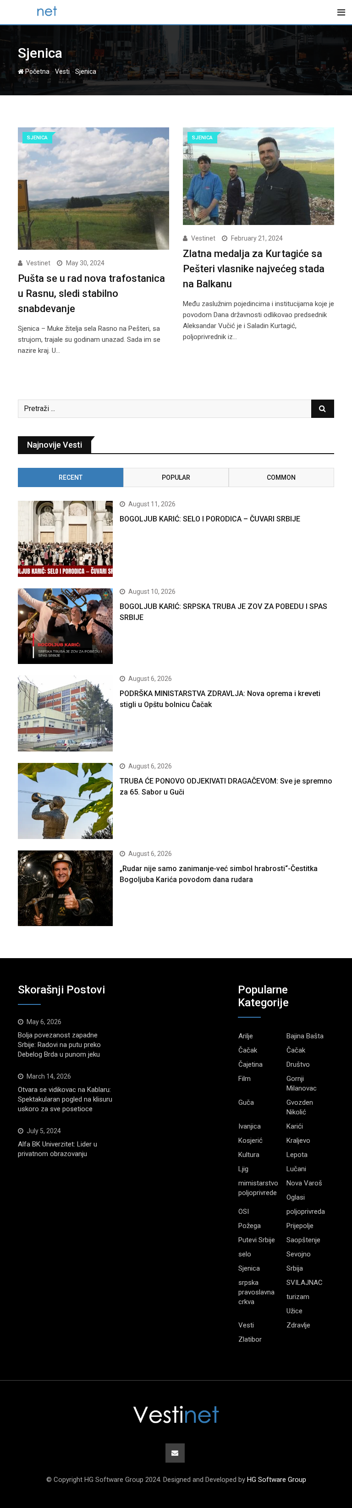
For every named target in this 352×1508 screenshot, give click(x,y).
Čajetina (250, 1064)
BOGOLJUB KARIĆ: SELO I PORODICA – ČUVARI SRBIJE (210, 519)
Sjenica (249, 1268)
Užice (294, 1311)
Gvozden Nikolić (299, 1107)
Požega (249, 1226)
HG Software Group (276, 1479)
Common (281, 477)
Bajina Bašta (305, 1036)
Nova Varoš (304, 1183)
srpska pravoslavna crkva (256, 1292)
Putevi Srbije (256, 1240)
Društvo (298, 1064)
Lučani (296, 1169)
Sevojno (298, 1254)
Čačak (247, 1050)
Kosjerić (250, 1140)
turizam (297, 1297)
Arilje (245, 1036)
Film (244, 1079)
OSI (243, 1211)
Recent (70, 477)
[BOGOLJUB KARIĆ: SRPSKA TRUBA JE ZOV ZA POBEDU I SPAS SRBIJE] (65, 626)
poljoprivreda (305, 1211)
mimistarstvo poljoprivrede (258, 1188)
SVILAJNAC (304, 1282)
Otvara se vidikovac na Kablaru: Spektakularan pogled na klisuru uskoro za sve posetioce (65, 1099)
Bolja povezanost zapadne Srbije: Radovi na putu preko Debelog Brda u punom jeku (59, 1044)
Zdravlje (298, 1325)
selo (244, 1254)
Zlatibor (250, 1339)
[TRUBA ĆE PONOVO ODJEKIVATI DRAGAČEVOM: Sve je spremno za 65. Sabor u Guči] (65, 801)
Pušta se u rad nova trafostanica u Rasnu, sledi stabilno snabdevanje (91, 293)
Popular (176, 477)
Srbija (294, 1268)
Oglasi (295, 1197)
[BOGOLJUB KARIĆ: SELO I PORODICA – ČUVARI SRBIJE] (65, 539)
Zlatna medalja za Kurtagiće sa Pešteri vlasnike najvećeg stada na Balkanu (253, 269)
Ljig (243, 1169)
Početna (37, 71)
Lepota (297, 1155)
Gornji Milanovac (301, 1083)
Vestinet (38, 263)
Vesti (62, 71)
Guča (246, 1102)
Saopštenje (303, 1240)
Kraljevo (298, 1140)
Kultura (248, 1155)
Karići (294, 1126)
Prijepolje (300, 1226)
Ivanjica (249, 1126)
